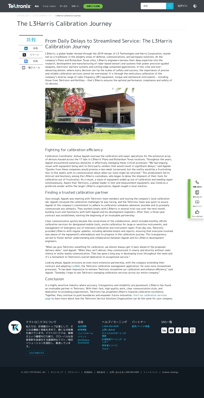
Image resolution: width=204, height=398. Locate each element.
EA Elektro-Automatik (84, 341)
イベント (82, 336)
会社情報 (82, 326)
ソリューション (49, 6)
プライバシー (74, 372)
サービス (63, 6)
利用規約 (88, 372)
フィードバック (150, 372)
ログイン (182, 6)
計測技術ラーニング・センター (114, 340)
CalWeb (75, 266)
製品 (37, 6)
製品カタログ (197, 206)
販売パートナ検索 (140, 326)
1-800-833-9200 (110, 326)
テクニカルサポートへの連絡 (114, 334)
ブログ (105, 349)
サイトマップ (57, 372)
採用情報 (82, 330)
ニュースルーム (85, 333)
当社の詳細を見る (36, 353)
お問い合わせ (108, 330)
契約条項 (101, 372)
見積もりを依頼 (93, 6)
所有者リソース (109, 345)
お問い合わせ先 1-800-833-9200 (124, 372)
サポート (75, 6)
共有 (35, 48)
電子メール (34, 67)
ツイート (34, 54)
